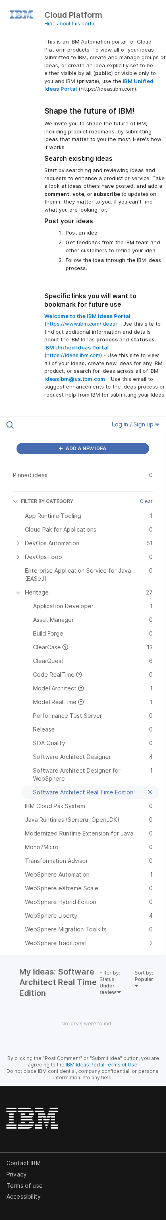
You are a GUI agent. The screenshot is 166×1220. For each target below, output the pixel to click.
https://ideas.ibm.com (73, 355)
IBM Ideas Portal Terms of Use (101, 1065)
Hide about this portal (69, 24)
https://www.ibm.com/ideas (80, 323)
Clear (146, 501)
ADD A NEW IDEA (85, 448)
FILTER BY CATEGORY (47, 501)
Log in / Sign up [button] (133, 424)
